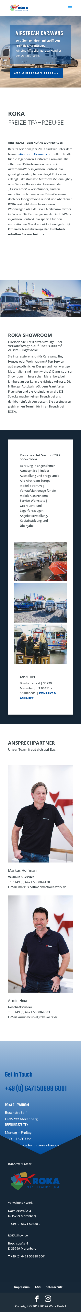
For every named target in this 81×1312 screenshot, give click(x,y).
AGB (37, 1287)
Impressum (22, 1287)
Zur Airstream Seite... (36, 73)
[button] (40, 561)
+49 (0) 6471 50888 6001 (36, 1088)
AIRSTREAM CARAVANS (39, 33)
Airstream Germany (33, 154)
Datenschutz (54, 1287)
